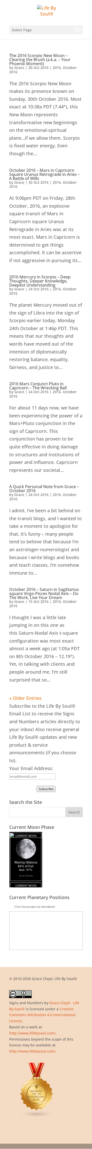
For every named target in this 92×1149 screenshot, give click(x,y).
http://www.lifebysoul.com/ (32, 1033)
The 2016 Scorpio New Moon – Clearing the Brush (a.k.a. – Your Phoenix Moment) (40, 59)
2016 (57, 67)
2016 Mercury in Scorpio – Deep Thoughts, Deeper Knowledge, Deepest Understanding (40, 281)
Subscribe (46, 789)
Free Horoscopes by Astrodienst (35, 906)
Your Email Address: (31, 768)
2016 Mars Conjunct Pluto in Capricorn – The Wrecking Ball (38, 386)
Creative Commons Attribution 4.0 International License (42, 1015)
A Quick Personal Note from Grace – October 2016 (44, 488)
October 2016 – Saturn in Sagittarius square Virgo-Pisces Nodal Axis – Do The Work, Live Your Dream (44, 593)
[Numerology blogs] (36, 1116)
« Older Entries (25, 698)
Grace (19, 67)
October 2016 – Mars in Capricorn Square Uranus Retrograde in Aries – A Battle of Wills (44, 174)
